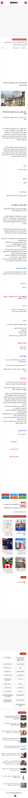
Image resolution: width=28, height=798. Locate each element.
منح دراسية (20, 691)
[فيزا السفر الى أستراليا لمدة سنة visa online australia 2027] (7, 543)
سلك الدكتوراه (8, 671)
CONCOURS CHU (20, 695)
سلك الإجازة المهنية (20, 671)
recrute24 (8, 792)
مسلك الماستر (20, 687)
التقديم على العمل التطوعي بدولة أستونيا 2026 (21, 533)
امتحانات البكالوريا (7, 664)
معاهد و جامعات (7, 687)
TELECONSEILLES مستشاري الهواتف (7, 700)
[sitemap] (15, 796)
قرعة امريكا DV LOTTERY (7, 679)
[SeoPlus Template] (21, 793)
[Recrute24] (13, 796)
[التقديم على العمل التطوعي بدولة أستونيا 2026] (20, 525)
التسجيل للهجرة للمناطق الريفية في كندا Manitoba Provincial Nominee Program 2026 (12, 717)
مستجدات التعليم (7, 684)
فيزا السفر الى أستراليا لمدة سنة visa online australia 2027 (8, 552)
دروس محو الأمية (7, 667)
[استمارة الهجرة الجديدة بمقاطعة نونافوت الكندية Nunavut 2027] (7, 525)
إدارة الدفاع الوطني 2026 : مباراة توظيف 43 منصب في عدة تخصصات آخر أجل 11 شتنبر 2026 (11, 740)
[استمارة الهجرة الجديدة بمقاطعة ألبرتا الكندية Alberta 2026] (7, 562)
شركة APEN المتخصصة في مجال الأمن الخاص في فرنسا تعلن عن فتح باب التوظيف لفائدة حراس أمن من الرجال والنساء (11, 762)
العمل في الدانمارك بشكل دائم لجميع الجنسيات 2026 (20, 659)
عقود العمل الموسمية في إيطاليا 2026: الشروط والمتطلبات (21, 552)
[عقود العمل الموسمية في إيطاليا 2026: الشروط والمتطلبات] (20, 543)
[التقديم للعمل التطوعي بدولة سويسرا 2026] (20, 562)
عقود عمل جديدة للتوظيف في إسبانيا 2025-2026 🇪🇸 (15, 297)
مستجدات (20, 684)
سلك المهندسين (20, 675)
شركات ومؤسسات (7, 675)
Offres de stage (20, 700)
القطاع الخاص (7, 657)
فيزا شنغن (20, 678)
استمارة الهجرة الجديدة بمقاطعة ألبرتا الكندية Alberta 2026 (8, 570)
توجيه (20, 667)
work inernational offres (19, 39)
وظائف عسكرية (7, 691)
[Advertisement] (14, 22)
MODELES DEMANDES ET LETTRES (8, 695)
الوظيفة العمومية (20, 664)
